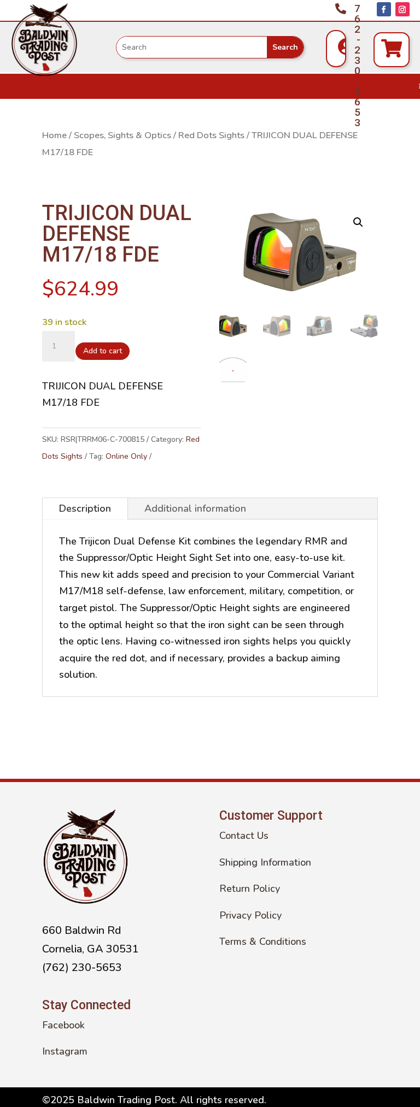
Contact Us (244, 835)
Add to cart (102, 351)
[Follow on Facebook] (384, 9)
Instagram (65, 1051)
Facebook (63, 1025)
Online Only (126, 456)
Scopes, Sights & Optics (122, 135)
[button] (358, 222)
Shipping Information (265, 862)
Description (85, 508)
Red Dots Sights (211, 135)
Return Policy (249, 888)
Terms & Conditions (262, 941)
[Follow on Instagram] (402, 9)
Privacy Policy (250, 915)
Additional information (195, 508)
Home (54, 135)
